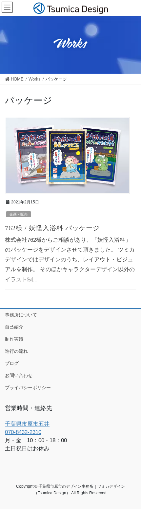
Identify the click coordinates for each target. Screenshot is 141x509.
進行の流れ (16, 351)
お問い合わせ (18, 375)
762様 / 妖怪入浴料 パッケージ (52, 228)
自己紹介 (14, 327)
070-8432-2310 (23, 432)
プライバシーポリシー (28, 387)
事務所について (21, 314)
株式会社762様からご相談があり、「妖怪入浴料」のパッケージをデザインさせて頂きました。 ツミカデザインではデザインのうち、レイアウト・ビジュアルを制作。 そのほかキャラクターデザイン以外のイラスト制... (70, 260)
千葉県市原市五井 (27, 424)
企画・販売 (19, 214)
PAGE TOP (130, 488)
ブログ (12, 363)
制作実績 (14, 339)
